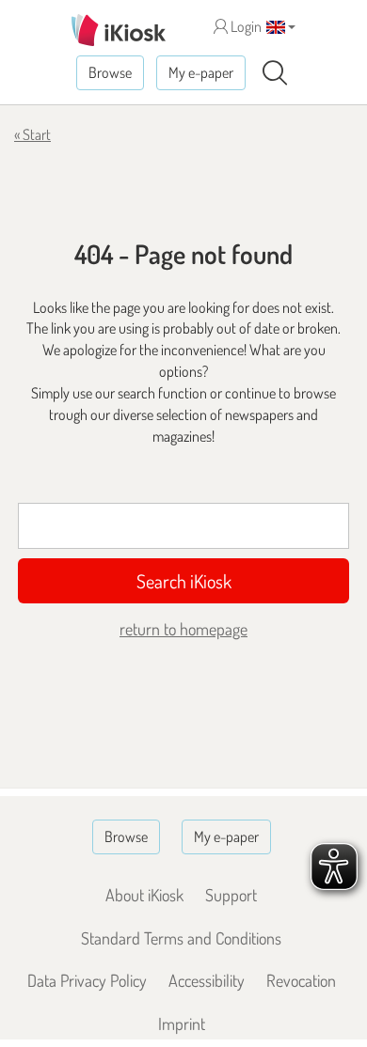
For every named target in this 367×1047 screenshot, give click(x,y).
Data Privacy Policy (87, 980)
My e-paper (200, 72)
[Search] (275, 73)
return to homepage (183, 628)
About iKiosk (144, 894)
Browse (110, 72)
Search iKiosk (183, 581)
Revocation (301, 980)
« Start (32, 134)
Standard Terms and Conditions (181, 938)
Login (245, 26)
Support (231, 894)
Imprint (181, 1023)
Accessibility (206, 980)
